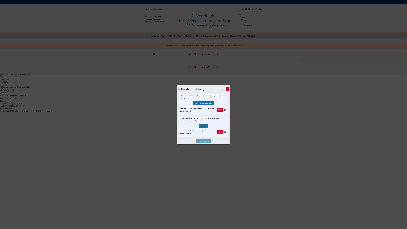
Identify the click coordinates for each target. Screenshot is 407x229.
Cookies (203, 126)
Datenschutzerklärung (203, 103)
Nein (220, 109)
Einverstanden (203, 141)
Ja (225, 109)
